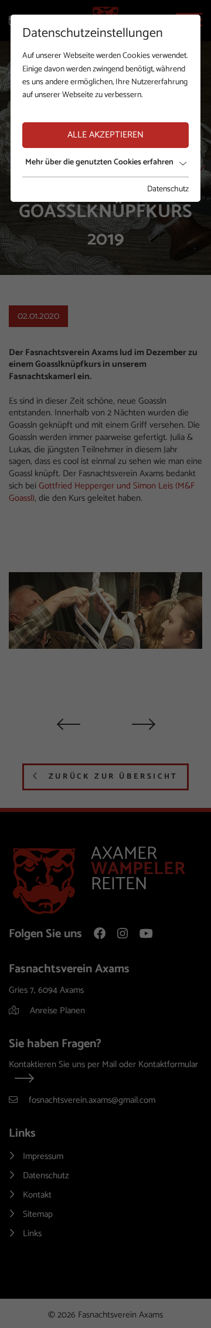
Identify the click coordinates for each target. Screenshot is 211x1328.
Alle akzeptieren (105, 135)
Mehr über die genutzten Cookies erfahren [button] (99, 162)
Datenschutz (168, 189)
